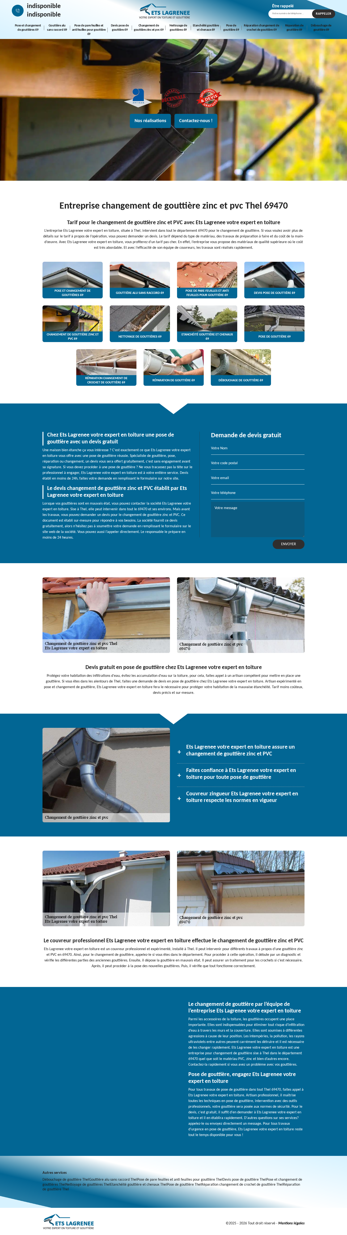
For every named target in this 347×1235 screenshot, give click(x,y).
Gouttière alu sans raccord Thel (113, 1180)
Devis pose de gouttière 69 (120, 28)
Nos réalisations (150, 121)
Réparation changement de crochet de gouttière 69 (261, 28)
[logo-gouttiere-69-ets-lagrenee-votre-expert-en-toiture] (164, 11)
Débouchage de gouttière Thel (65, 1180)
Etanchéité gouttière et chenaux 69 (206, 28)
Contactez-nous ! (196, 121)
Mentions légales (291, 1223)
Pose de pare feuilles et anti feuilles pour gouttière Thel (180, 1180)
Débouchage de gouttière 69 (321, 28)
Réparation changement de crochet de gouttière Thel (242, 1185)
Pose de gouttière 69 (231, 28)
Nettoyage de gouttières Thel (88, 1185)
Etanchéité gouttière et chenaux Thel (138, 1185)
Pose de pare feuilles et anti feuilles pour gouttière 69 (89, 30)
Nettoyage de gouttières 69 (178, 28)
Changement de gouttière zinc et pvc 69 (148, 28)
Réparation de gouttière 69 (294, 28)
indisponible (44, 6)
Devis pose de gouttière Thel (244, 1180)
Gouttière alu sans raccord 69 (57, 28)
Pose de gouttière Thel (184, 1185)
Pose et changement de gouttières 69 (28, 28)
